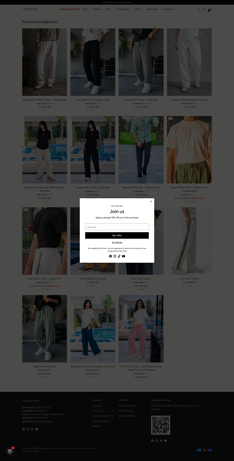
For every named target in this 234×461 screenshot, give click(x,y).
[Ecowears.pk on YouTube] (123, 257)
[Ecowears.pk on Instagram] (114, 257)
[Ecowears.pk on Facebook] (110, 257)
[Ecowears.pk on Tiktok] (119, 257)
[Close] (151, 201)
